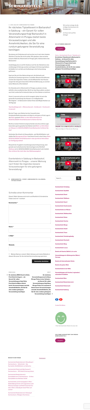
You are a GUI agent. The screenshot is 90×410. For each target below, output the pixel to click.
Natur (13, 117)
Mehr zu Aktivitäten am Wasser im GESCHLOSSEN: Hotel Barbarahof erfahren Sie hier (29, 128)
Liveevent (12, 109)
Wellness (12, 149)
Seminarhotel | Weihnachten (63, 213)
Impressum (42, 358)
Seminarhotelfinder (26, 25)
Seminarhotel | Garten (61, 221)
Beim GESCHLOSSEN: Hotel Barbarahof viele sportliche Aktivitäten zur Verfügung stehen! (30, 138)
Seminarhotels (25, 6)
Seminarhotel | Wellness (62, 198)
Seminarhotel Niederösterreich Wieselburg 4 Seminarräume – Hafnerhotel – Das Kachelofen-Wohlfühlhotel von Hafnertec (20, 364)
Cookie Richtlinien (60, 305)
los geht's (60, 48)
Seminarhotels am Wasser (63, 209)
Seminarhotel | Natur (61, 217)
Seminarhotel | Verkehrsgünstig (64, 236)
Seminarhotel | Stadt (61, 228)
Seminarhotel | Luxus (61, 247)
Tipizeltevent (16, 180)
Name (11, 227)
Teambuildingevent (15, 107)
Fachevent (46, 107)
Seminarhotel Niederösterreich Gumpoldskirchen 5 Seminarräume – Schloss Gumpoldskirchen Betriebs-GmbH (20, 376)
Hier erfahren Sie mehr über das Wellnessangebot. (25, 151)
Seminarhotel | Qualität (62, 190)
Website (11, 245)
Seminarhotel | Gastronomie (63, 206)
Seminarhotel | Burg (61, 244)
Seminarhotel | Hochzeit (62, 240)
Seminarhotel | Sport (61, 202)
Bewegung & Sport (22, 136)
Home (57, 55)
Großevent (37, 107)
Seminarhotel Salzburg (36, 179)
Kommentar (13, 203)
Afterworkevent (28, 107)
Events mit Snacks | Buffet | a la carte (66, 251)
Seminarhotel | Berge (61, 225)
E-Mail (11, 236)
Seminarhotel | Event (19, 179)
